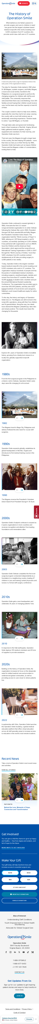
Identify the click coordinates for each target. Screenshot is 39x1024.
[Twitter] (19, 952)
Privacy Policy (27, 1009)
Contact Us (19, 972)
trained (4, 289)
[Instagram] (10, 952)
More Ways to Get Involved (13, 847)
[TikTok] (28, 952)
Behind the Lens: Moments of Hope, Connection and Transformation (17, 808)
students (9, 280)
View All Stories (8, 770)
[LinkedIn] (15, 952)
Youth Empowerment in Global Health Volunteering (20, 923)
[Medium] (32, 952)
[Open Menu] (34, 3)
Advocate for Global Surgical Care (19, 928)
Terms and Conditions (12, 1009)
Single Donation (19, 900)
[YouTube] (24, 952)
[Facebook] (6, 952)
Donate (25, 3)
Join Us (19, 996)
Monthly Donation (21, 894)
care (34, 284)
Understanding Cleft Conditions (19, 919)
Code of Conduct (19, 1012)
